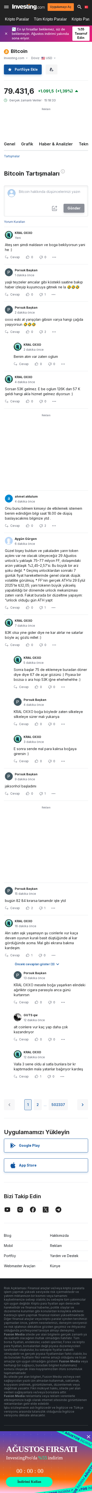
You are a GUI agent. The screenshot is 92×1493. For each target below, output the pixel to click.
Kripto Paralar (17, 19)
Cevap (15, 257)
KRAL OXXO (23, 233)
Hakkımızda (59, 1235)
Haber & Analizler (56, 143)
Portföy (10, 1256)
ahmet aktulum (26, 496)
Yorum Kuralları (14, 222)
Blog (7, 1235)
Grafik (27, 143)
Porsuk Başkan (26, 270)
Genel (9, 143)
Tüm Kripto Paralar (50, 19)
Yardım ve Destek (64, 1256)
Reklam (56, 1245)
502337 (58, 1105)
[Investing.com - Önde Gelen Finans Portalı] (28, 7)
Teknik (85, 143)
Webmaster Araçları (19, 1266)
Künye (55, 1266)
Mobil (8, 1245)
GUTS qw (31, 1015)
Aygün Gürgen (26, 539)
